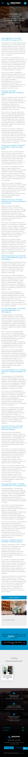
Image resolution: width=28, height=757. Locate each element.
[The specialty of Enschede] (14, 704)
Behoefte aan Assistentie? (14, 696)
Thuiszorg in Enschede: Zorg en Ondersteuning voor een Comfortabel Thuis (7, 677)
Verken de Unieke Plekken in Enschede (14, 706)
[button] (25, 3)
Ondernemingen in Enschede (14, 717)
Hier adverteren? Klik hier (9, 620)
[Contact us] (14, 693)
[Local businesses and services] (14, 714)
